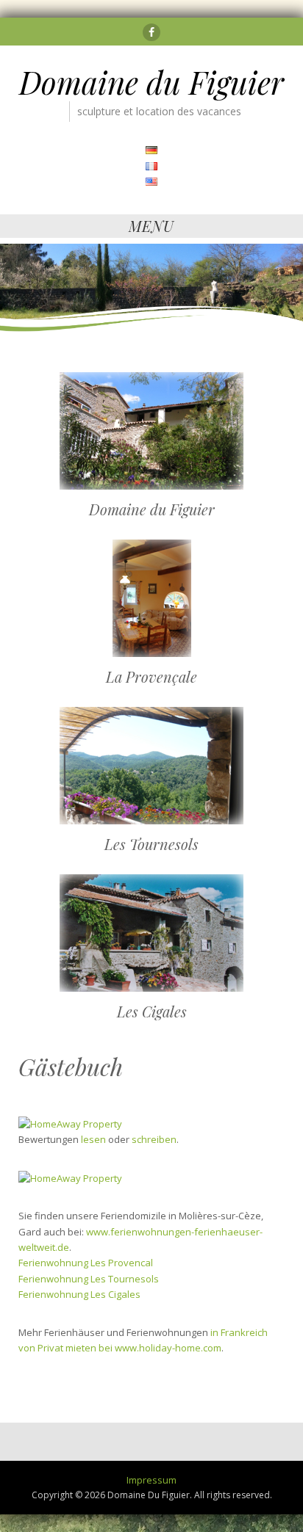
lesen (93, 1139)
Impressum (151, 1479)
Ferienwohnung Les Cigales (79, 1294)
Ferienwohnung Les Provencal (85, 1262)
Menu (151, 226)
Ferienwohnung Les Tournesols (88, 1278)
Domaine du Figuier (151, 82)
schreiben (154, 1139)
